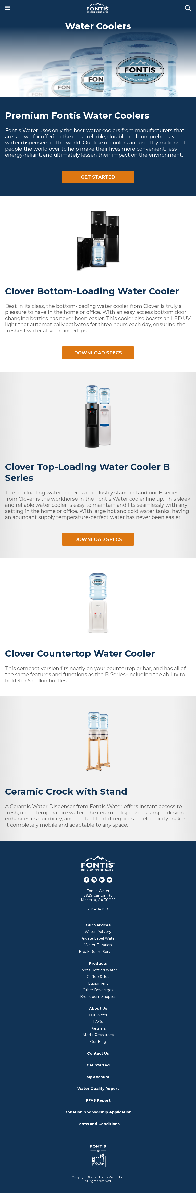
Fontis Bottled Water (98, 970)
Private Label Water (98, 938)
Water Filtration (98, 945)
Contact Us (98, 1053)
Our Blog (98, 1041)
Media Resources (98, 1035)
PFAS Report (98, 1100)
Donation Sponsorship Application (98, 1112)
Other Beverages (98, 990)
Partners (98, 1028)
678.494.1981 (98, 909)
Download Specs (98, 353)
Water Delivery (98, 931)
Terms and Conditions (98, 1124)
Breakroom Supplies (98, 996)
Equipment (98, 983)
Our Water (98, 1015)
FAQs (98, 1021)
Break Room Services (98, 951)
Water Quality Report (98, 1088)
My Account (98, 1077)
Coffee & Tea (98, 976)
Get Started (98, 177)
